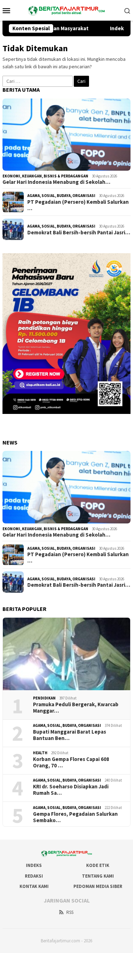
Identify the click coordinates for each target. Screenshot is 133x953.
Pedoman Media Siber (97, 886)
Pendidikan (44, 698)
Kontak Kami (34, 886)
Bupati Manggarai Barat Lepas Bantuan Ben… (69, 735)
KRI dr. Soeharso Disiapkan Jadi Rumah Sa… (71, 789)
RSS (69, 912)
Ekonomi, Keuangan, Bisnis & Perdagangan (45, 176)
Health (40, 752)
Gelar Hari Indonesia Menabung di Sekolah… (56, 182)
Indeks (34, 865)
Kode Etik (97, 865)
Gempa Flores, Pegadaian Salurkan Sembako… (75, 817)
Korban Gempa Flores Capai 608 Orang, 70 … (71, 762)
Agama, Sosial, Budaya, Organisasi (61, 195)
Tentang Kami (98, 876)
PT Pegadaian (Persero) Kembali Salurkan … (78, 205)
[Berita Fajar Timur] (66, 9)
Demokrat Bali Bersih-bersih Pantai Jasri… (78, 232)
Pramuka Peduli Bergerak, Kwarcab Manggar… (75, 707)
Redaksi (34, 876)
